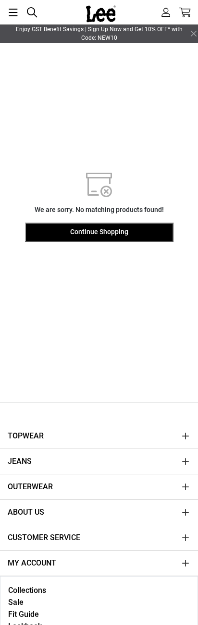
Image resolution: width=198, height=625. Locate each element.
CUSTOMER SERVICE (44, 537)
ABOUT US (26, 512)
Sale (16, 602)
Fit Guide (23, 614)
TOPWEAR (26, 435)
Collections (27, 590)
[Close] (193, 33)
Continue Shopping (99, 232)
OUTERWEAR (30, 486)
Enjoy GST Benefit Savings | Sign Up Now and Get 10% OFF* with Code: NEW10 (99, 33)
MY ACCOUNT (32, 562)
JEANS (20, 461)
